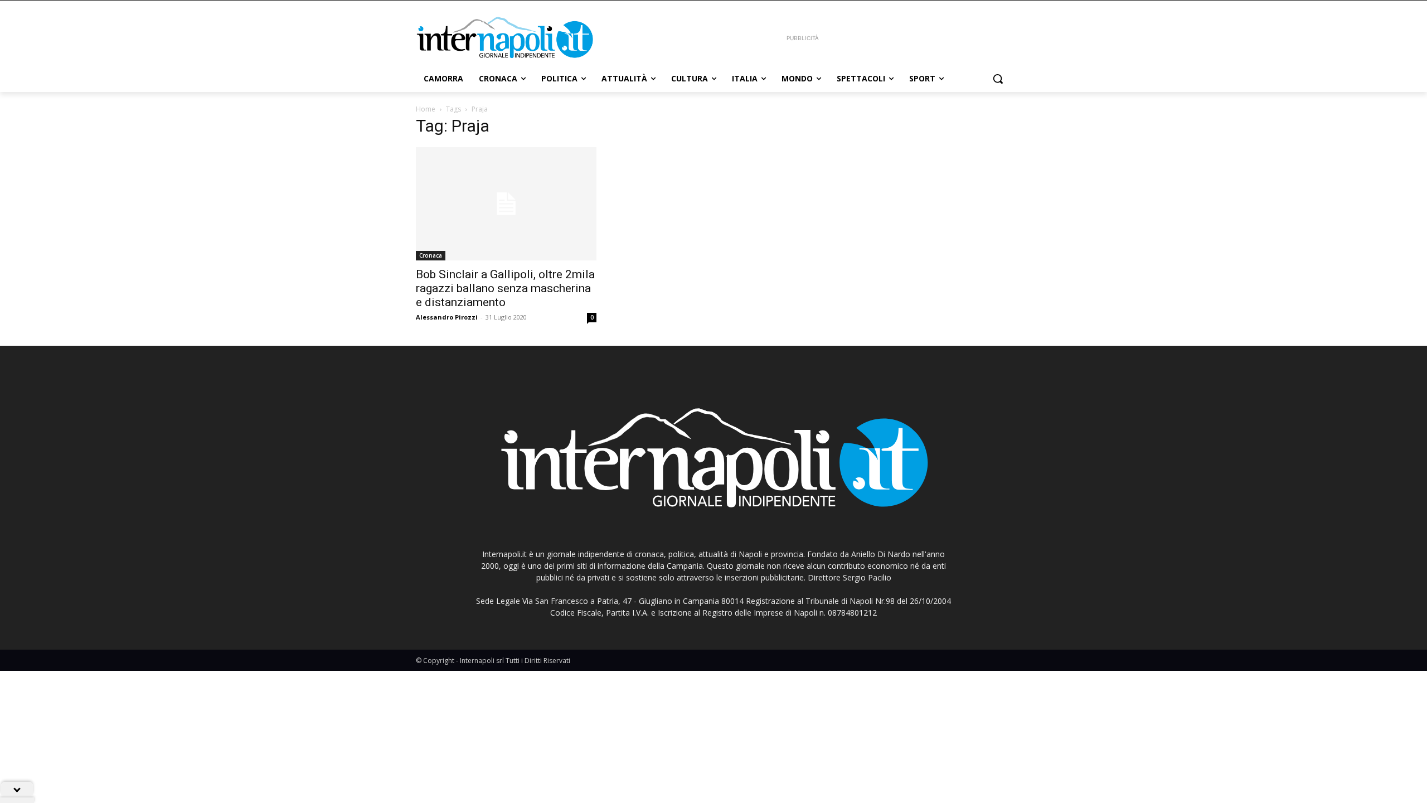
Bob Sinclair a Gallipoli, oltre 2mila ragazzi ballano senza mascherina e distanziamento (505, 288)
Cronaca (430, 255)
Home (425, 109)
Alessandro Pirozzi (447, 317)
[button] (997, 78)
